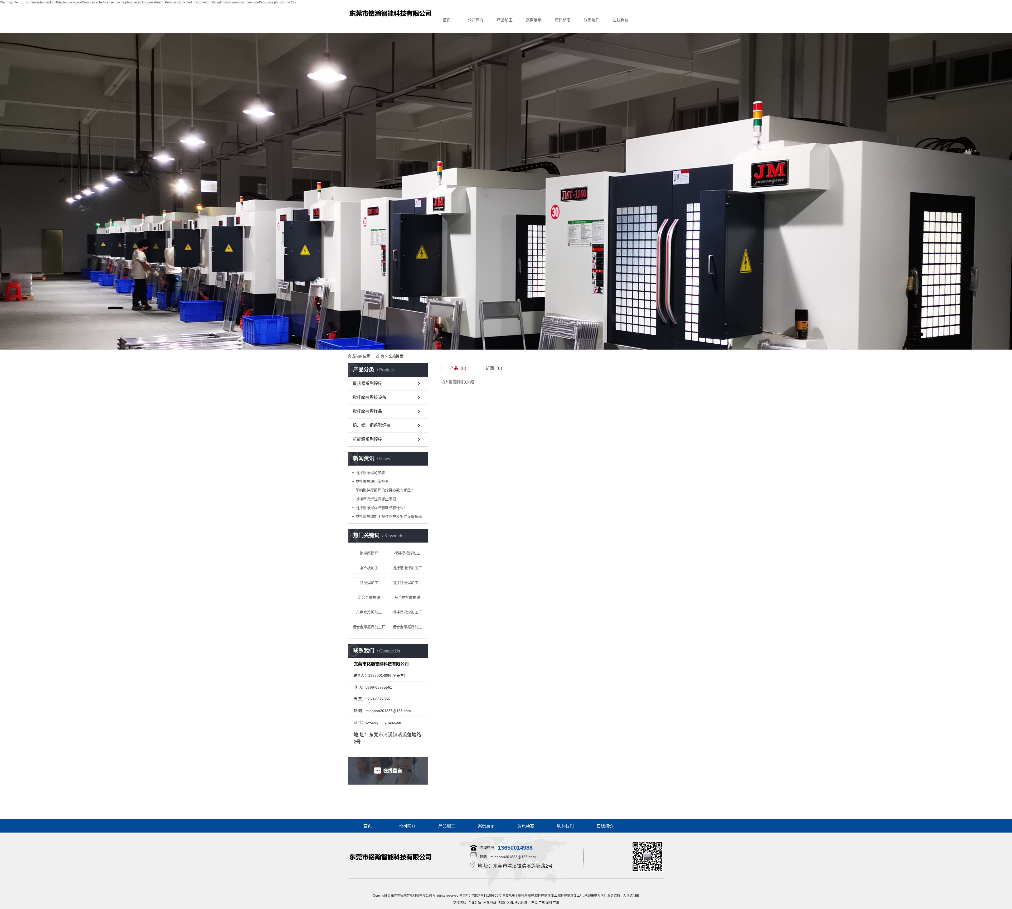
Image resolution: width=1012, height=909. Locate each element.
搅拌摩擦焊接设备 (369, 397)
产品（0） (459, 368)
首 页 (380, 356)
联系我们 (592, 20)
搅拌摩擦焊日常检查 (372, 481)
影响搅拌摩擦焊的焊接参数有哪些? (384, 490)
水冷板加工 (369, 568)
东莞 (534, 903)
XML (510, 903)
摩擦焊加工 (369, 583)
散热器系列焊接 (367, 383)
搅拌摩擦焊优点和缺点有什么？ (381, 508)
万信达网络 (631, 895)
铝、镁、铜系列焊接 (372, 425)
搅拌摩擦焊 (369, 553)
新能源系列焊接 (367, 439)
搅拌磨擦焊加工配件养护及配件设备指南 (389, 516)
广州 (556, 903)
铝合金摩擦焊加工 (407, 627)
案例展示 (534, 20)
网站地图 (489, 903)
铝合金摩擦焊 (369, 597)
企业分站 (474, 903)
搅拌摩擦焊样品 (367, 411)
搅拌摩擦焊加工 (407, 553)
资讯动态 (563, 20)
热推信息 (459, 903)
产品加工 (505, 20)
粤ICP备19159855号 (487, 895)
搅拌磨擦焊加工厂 (407, 568)
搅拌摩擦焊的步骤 (370, 473)
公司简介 (476, 20)
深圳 (549, 903)
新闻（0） (495, 368)
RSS (501, 903)
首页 (447, 20)
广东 (541, 903)
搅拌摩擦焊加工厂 (407, 583)
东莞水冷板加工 (369, 612)
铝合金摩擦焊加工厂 (369, 627)
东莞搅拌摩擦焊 (407, 597)
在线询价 (621, 20)
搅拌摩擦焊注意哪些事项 (376, 499)
